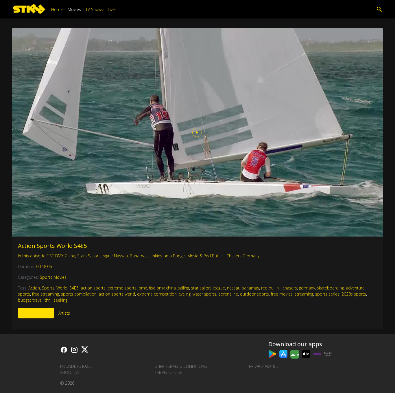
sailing (183, 288)
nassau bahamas (243, 288)
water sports (204, 294)
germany (307, 288)
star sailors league (208, 288)
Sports (48, 288)
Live (111, 9)
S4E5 (74, 288)
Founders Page (76, 366)
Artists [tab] (64, 313)
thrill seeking (56, 300)
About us (70, 372)
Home (57, 9)
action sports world (117, 294)
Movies (74, 9)
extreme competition (157, 294)
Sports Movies (53, 277)
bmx (143, 288)
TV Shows (94, 9)
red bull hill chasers (279, 288)
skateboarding (330, 288)
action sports (93, 288)
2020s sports (354, 294)
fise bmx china (162, 288)
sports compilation (79, 294)
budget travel (30, 300)
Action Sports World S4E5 (52, 246)
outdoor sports (254, 294)
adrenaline (228, 294)
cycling (185, 294)
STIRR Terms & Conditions (181, 366)
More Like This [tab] (36, 313)
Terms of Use (168, 372)
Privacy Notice (264, 366)
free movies (282, 294)
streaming (304, 294)
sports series (327, 294)
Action (34, 288)
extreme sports (122, 288)
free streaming (45, 294)
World (61, 288)
